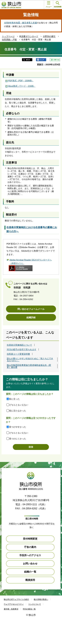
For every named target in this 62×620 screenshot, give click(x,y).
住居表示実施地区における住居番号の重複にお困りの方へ (31, 229)
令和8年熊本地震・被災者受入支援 (20, 23)
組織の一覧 (30, 571)
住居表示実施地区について (19, 345)
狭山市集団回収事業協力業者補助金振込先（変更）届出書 (29, 366)
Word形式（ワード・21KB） (21, 86)
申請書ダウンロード (28, 36)
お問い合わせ (30, 563)
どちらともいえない (18, 405)
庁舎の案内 (30, 547)
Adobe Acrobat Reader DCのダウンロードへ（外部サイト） (30, 262)
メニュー (49, 7)
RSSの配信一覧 (29, 609)
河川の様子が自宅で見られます (21, 349)
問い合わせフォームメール (31, 309)
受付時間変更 (30, 538)
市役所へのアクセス (30, 555)
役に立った (14, 399)
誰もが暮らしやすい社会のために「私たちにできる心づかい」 (30, 359)
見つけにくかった (17, 438)
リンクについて (34, 604)
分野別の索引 (49, 36)
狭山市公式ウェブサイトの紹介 (16, 599)
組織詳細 (31, 317)
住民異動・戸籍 (9, 39)
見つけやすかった (17, 427)
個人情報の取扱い (41, 599)
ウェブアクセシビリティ (14, 604)
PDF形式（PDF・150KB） (20, 80)
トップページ (8, 36)
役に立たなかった (17, 410)
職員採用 (30, 580)
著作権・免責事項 (11, 609)
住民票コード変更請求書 (18, 354)
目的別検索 (57, 7)
